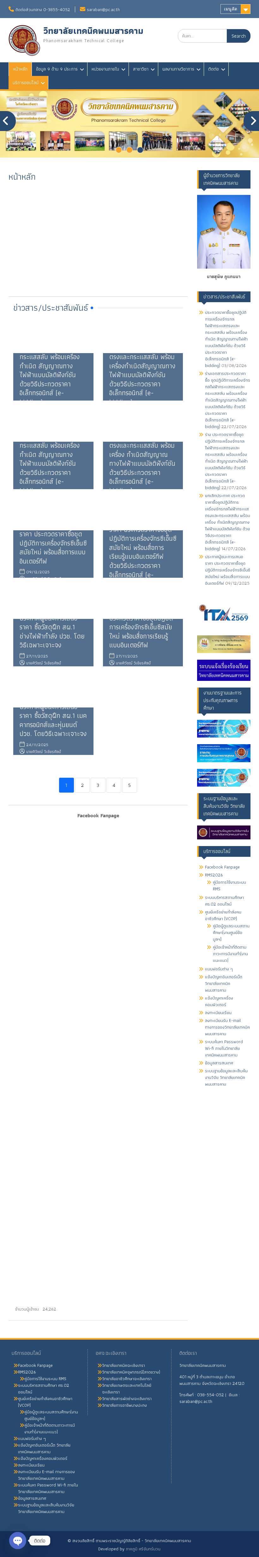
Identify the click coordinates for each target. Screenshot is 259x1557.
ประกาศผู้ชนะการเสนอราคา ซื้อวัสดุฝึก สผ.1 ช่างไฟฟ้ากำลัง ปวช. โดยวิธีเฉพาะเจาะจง (52, 632)
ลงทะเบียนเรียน (218, 1012)
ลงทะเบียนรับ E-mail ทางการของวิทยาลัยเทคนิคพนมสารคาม (227, 1027)
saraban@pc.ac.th (103, 9)
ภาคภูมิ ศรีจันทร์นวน (143, 1548)
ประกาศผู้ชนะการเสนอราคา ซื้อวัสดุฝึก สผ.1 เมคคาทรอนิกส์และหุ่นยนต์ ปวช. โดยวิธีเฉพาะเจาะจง (53, 720)
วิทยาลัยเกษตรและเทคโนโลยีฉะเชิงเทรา (126, 1388)
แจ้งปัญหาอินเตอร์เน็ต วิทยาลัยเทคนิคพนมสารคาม (223, 983)
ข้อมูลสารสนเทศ (219, 1062)
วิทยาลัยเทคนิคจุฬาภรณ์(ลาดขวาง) (131, 1371)
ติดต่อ (213, 69)
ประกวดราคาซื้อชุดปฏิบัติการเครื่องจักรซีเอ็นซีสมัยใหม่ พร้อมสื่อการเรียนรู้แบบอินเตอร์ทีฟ (141, 632)
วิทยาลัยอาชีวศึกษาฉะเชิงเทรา (127, 1378)
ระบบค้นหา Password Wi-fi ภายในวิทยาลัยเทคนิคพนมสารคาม (224, 1048)
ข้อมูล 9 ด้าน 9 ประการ (57, 69)
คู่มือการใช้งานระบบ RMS (229, 885)
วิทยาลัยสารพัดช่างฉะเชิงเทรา (127, 1398)
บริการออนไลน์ (26, 82)
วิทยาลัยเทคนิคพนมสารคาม (93, 31)
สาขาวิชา (140, 69)
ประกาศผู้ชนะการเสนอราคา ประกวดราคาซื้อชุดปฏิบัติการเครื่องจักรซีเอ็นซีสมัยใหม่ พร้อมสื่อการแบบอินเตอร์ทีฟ (53, 542)
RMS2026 (214, 874)
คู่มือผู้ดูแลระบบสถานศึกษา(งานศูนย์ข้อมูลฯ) (231, 932)
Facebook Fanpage (222, 866)
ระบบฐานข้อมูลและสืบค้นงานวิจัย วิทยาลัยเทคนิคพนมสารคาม (226, 1077)
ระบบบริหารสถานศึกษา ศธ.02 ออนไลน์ (224, 900)
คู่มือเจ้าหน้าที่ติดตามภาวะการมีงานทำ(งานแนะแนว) (230, 954)
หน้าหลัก (20, 69)
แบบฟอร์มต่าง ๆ (219, 968)
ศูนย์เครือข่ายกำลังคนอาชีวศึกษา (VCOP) (223, 915)
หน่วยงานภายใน (105, 69)
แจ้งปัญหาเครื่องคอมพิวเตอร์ (219, 1001)
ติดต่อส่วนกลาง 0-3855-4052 (42, 9)
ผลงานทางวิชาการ (178, 69)
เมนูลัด (230, 9)
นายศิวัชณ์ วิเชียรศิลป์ (43, 663)
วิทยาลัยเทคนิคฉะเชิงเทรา (123, 1365)
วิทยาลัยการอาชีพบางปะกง (124, 1405)
